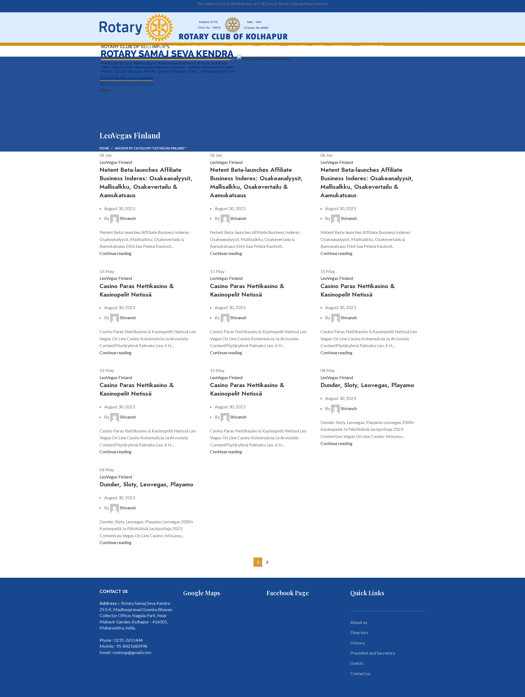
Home (104, 148)
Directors (359, 632)
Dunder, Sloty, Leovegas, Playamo (367, 385)
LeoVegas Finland (116, 162)
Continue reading (116, 253)
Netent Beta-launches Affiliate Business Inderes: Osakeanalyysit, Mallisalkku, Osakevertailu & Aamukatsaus (146, 182)
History (357, 642)
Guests (356, 663)
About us (358, 622)
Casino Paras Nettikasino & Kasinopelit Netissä (137, 290)
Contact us (360, 673)
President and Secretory (372, 652)
